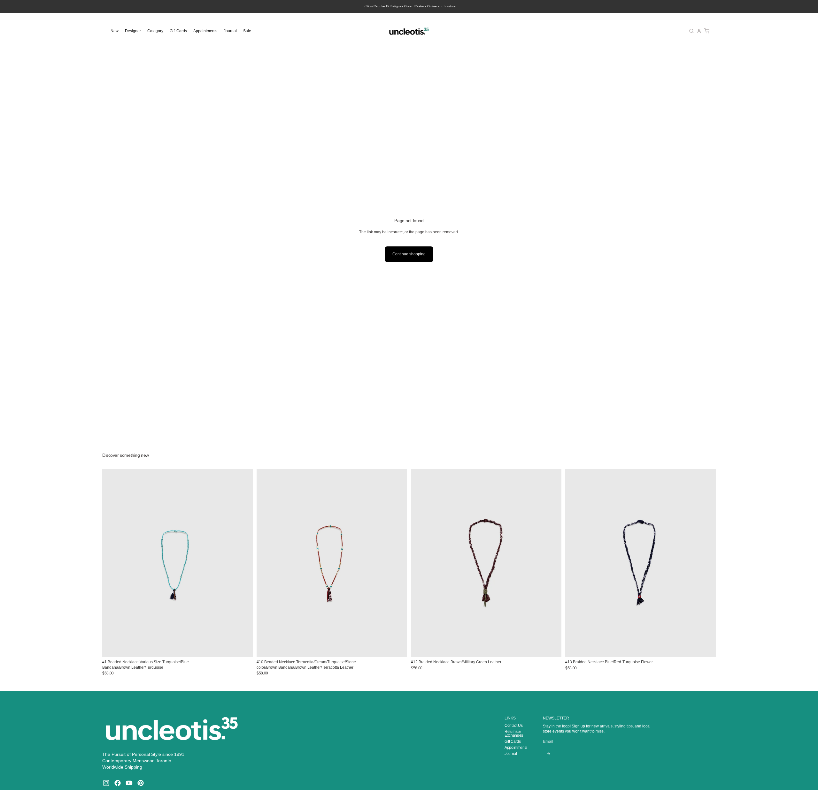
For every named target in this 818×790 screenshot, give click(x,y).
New (115, 31)
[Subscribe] (548, 753)
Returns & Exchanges (514, 733)
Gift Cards (178, 31)
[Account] (699, 31)
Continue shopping (409, 254)
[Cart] (706, 31)
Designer (133, 31)
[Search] (691, 31)
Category (155, 31)
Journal (230, 31)
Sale (247, 31)
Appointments (205, 31)
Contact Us (513, 725)
